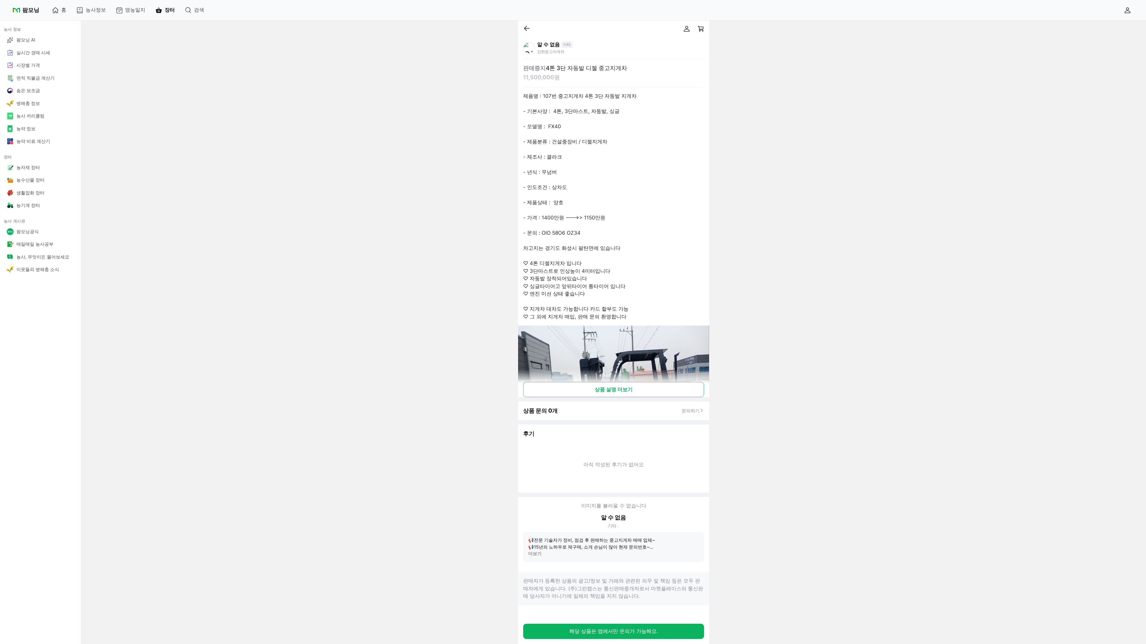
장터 (170, 10)
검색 (199, 10)
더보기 (535, 553)
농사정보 (96, 10)
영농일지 (135, 10)
